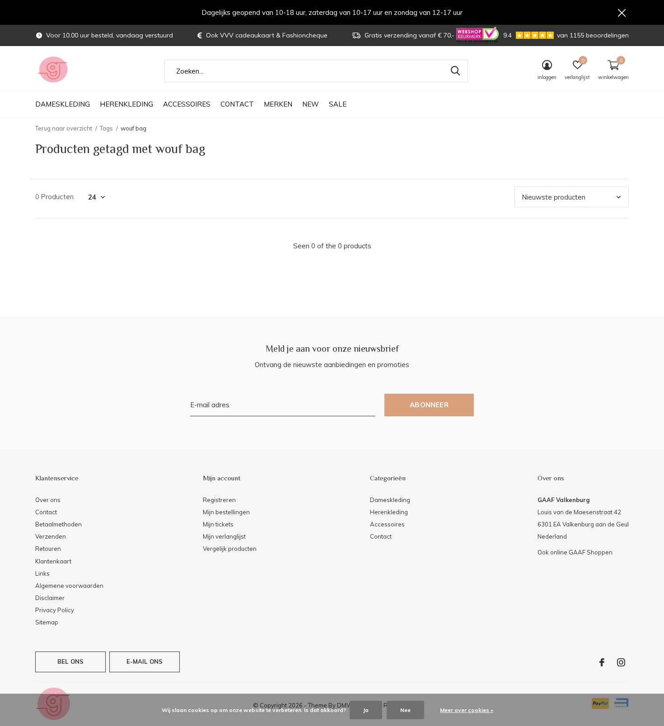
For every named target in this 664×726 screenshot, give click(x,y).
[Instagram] (621, 662)
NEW (310, 104)
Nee (405, 710)
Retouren (48, 548)
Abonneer (429, 404)
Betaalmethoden (58, 524)
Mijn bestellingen (226, 512)
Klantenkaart (53, 561)
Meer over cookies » (466, 710)
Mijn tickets (218, 524)
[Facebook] (601, 662)
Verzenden (50, 536)
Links (42, 573)
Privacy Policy (54, 610)
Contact (237, 104)
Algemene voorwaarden (69, 585)
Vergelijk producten (230, 548)
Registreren (219, 499)
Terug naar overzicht (63, 128)
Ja (366, 710)
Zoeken (455, 71)
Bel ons (70, 661)
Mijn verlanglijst (224, 536)
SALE (337, 104)
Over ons (48, 499)
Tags (106, 128)
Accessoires (186, 104)
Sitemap (46, 622)
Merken (278, 104)
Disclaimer (50, 597)
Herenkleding (126, 104)
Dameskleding (62, 104)
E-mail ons (144, 661)
